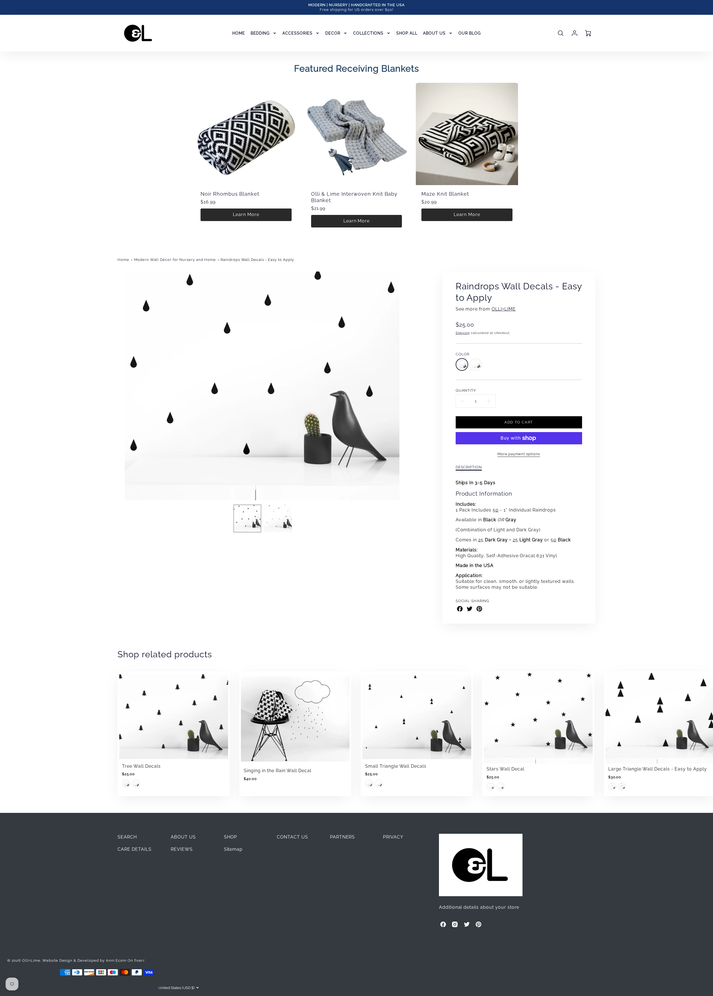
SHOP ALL (406, 33)
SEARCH (127, 837)
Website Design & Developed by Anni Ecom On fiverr (93, 960)
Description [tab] (469, 467)
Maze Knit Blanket (445, 194)
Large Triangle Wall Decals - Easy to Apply (657, 769)
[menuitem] (238, 33)
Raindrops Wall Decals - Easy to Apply (257, 260)
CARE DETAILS (135, 849)
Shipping (463, 333)
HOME (238, 33)
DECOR (332, 33)
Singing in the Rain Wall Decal (277, 770)
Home (123, 260)
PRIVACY (393, 837)
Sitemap (233, 849)
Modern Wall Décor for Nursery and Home (175, 260)
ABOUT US (434, 33)
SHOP (230, 837)
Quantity (466, 390)
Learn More (246, 214)
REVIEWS (182, 849)
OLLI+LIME (504, 309)
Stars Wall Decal (505, 769)
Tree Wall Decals (141, 766)
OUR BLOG (469, 33)
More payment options (518, 454)
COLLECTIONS (368, 33)
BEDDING (260, 33)
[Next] (411, 386)
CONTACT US (292, 837)
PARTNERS (342, 837)
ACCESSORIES (297, 33)
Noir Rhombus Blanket (230, 194)
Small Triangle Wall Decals (395, 766)
